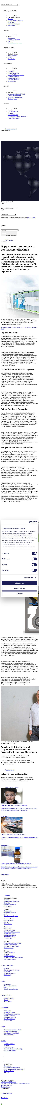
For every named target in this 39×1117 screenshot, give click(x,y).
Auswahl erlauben (19, 588)
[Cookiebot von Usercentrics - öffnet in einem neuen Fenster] (29, 522)
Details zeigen (28, 577)
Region (3, 203)
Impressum (7, 1066)
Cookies (6, 1072)
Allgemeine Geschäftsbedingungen (14, 1069)
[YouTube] (6, 1061)
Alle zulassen (19, 583)
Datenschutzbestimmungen (12, 1067)
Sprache (3, 225)
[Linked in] (6, 1056)
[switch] (34, 559)
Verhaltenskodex (9, 1071)
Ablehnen (20, 593)
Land (2, 210)
